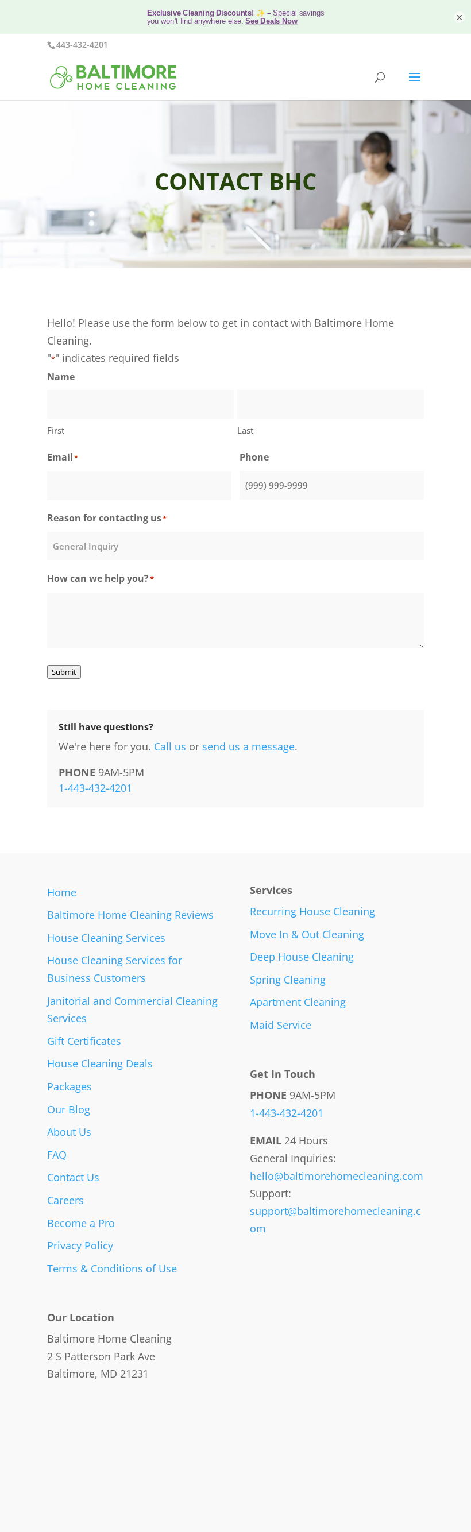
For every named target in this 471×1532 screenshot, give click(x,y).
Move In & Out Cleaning (307, 934)
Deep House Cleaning (302, 957)
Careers (65, 1200)
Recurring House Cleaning (312, 911)
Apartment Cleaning (298, 1002)
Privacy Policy (80, 1245)
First (55, 430)
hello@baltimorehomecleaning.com (336, 1176)
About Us (69, 1132)
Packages (69, 1086)
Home (61, 892)
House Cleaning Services (106, 938)
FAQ (57, 1155)
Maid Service (280, 1025)
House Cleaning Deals (100, 1063)
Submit (64, 672)
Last (245, 430)
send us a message (248, 746)
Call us (170, 746)
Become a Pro (81, 1223)
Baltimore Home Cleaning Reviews (130, 915)
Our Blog (68, 1109)
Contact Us (73, 1177)
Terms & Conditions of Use (112, 1268)
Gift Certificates (84, 1041)
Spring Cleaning (288, 979)
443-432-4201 (82, 44)
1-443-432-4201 (95, 788)
